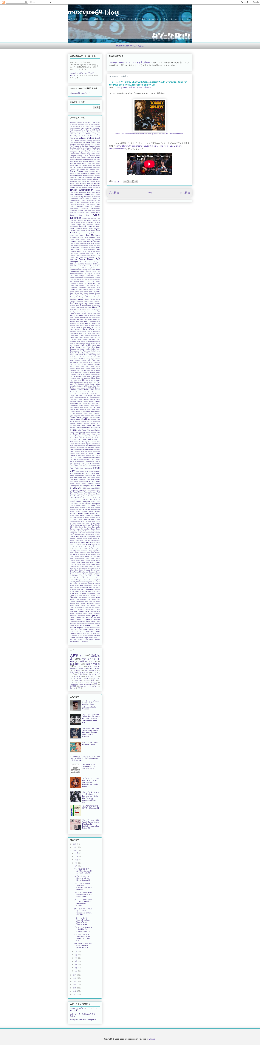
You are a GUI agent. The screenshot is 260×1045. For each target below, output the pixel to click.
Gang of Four (94, 289)
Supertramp (91, 578)
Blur (71, 177)
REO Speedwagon (88, 488)
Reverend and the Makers (91, 496)
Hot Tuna (88, 319)
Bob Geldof (85, 177)
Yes (77, 637)
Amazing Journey (86, 140)
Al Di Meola (94, 130)
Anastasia (96, 140)
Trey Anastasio (95, 611)
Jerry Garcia (86, 343)
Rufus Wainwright (76, 525)
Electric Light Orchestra (91, 268)
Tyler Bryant (86, 617)
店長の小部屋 (93, 664)
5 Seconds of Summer (92, 124)
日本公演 (81, 674)
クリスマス (78, 676)
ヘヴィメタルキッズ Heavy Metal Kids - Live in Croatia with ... (83, 878)
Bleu (98, 173)
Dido (71, 253)
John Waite (81, 359)
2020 (75, 844)
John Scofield (95, 357)
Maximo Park (87, 417)
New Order (92, 442)
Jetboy (93, 343)
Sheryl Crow (83, 540)
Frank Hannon (80, 285)
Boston (84, 181)
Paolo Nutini (74, 461)
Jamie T (77, 335)
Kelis (88, 374)
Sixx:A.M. (73, 545)
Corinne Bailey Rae (77, 224)
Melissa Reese (75, 419)
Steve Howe (80, 562)
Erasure (94, 272)
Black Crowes (76, 171)
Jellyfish (97, 341)
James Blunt (91, 333)
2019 (75, 847)
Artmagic (76, 146)
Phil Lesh (96, 475)
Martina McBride (81, 411)
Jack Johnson (75, 329)
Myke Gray (91, 434)
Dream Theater (86, 259)
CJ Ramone (93, 198)
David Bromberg (89, 237)
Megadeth (96, 417)
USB (86, 678)
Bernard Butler (94, 161)
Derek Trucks (75, 249)
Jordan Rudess (87, 364)
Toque (72, 609)
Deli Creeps (84, 247)
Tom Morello (80, 601)
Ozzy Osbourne (82, 459)
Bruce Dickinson (94, 187)
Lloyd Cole (74, 395)
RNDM (97, 488)
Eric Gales (74, 275)
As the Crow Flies (86, 146)
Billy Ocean (81, 169)
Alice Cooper (95, 134)
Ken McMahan (75, 376)
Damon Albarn (91, 230)
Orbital (79, 457)
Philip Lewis (87, 477)
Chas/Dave (73, 210)
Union (88, 621)
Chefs (89, 210)
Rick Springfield (94, 504)
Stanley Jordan (79, 556)
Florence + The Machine (85, 279)
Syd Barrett (78, 582)
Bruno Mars (91, 192)
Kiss (83, 380)
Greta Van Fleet (85, 307)
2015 (75, 981)
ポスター (81, 682)
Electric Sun (74, 269)
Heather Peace (80, 314)
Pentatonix (92, 471)
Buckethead (89, 194)
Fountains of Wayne (76, 283)
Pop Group (95, 479)
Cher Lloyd (96, 210)
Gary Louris (84, 293)
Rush (84, 525)
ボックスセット (84, 686)
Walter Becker (79, 625)
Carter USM (95, 202)
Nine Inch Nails (89, 447)
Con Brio (97, 222)
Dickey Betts (95, 251)
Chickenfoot (81, 212)
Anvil (92, 144)
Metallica (85, 419)
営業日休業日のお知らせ (79, 672)
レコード (77, 670)
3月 (76, 964)
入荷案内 (147, 87)
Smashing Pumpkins (92, 547)
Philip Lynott (95, 477)
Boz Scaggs (91, 181)
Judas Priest (80, 366)
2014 (75, 984)
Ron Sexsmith (89, 519)
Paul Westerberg (86, 468)
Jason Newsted (84, 337)
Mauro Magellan (76, 417)
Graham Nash (74, 305)
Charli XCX (89, 206)
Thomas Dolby (95, 595)
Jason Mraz (74, 337)
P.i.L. (93, 459)
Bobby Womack (87, 179)
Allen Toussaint (95, 136)
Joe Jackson (74, 351)
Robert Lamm (75, 511)
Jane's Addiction (85, 335)
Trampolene (89, 609)
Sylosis (84, 582)
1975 (95, 122)
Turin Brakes (83, 613)
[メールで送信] (124, 181)
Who (98, 630)
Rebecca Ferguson (90, 492)
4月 (76, 961)
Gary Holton (74, 293)
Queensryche (85, 485)
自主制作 (75, 664)
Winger (89, 634)
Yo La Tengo (83, 637)
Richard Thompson (83, 502)
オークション (92, 682)
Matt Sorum (95, 415)
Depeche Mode (94, 247)
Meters (91, 419)
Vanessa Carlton (85, 623)
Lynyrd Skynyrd (83, 399)
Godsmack (79, 301)
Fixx (92, 277)
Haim (84, 310)
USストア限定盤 (75, 678)
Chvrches (73, 220)
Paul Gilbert (74, 465)
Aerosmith (77, 130)
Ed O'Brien (96, 264)
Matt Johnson (85, 415)
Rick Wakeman (75, 505)
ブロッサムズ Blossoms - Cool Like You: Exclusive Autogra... (83, 929)
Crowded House (85, 226)
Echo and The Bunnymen (83, 264)
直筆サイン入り (135, 87)
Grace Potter (83, 303)
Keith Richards (82, 374)
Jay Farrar (82, 339)
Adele (78, 128)
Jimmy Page (80, 347)
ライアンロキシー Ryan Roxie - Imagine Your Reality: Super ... (83, 894)
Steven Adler (81, 568)
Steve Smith (84, 566)
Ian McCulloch (90, 323)
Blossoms (78, 175)
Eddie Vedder (85, 266)
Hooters (73, 319)
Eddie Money (74, 266)
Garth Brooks (74, 291)
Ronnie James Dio (81, 521)
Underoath (73, 621)
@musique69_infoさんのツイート (82, 93)
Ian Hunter (80, 323)
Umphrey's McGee (92, 619)
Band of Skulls (95, 154)
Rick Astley (73, 504)
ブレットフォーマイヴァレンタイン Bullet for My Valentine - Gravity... (83, 903)
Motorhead (92, 432)
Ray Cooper (91, 490)
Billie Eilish (93, 167)
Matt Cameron (75, 415)
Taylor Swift (79, 585)
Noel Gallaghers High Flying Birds (82, 449)
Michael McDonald (93, 421)
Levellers (93, 386)
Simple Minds (75, 542)
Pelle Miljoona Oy (82, 471)
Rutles (89, 525)
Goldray (86, 301)
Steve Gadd (90, 560)
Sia (89, 540)
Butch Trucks (74, 198)
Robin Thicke (74, 515)
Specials (83, 552)
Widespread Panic (76, 632)
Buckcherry (78, 194)
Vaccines (77, 623)
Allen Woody (74, 138)
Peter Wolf (88, 475)
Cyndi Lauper (75, 228)
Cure (98, 226)
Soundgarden (75, 551)
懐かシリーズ (94, 674)
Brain (98, 181)
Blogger (152, 1039)
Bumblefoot (96, 197)
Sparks (77, 552)
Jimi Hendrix (85, 345)
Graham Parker (85, 305)
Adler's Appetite (86, 128)
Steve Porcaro (74, 566)
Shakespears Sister (93, 536)
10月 (77, 860)
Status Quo (89, 556)
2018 (75, 850)
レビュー (95, 686)
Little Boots (87, 394)
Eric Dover (96, 274)
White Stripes (89, 630)
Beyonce (73, 165)
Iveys (88, 327)
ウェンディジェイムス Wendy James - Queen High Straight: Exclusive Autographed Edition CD (90, 824)
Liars (78, 388)
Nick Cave (78, 444)
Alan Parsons (91, 132)
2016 (75, 978)
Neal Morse (96, 440)
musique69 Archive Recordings (80, 684)
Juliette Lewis (90, 368)
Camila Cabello (85, 200)
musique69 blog (93, 12)
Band (81, 154)
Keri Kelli (73, 378)
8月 (76, 866)
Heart (72, 314)
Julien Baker (80, 368)
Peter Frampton (79, 473)
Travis (87, 611)
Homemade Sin (85, 317)
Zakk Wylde (89, 639)
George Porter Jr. (88, 295)
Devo (98, 249)
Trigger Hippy (74, 613)
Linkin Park (89, 390)
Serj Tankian (81, 536)
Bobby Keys (78, 179)
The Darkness (75, 589)
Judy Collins (89, 366)
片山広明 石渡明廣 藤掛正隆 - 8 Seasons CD (90, 807)
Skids (79, 545)
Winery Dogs (81, 634)
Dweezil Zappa (95, 262)
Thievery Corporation (87, 593)
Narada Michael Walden (77, 438)
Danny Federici (81, 233)
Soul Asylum (94, 549)
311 (82, 124)
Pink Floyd (74, 479)
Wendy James (95, 628)
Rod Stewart (95, 515)
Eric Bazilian (79, 274)
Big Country (80, 165)
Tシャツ (72, 688)
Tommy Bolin (74, 603)
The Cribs (96, 587)
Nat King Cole (90, 438)
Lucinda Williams (94, 397)
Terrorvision (84, 587)
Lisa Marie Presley (90, 392)
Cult (94, 226)
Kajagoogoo (91, 370)
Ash (93, 146)
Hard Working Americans (85, 312)
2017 (75, 975)
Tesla (90, 587)
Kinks (79, 380)
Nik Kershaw (91, 446)
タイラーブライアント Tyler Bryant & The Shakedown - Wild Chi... (82, 937)
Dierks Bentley (79, 253)
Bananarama (74, 154)
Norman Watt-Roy (81, 451)
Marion (72, 409)
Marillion (97, 407)
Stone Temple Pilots (76, 572)
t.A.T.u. (79, 641)
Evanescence (90, 275)
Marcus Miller (78, 407)
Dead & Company (93, 241)
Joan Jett (90, 347)
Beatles (76, 159)
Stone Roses (95, 570)
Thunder (73, 597)
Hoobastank (96, 317)
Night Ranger (74, 446)
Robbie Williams (85, 509)
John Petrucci (84, 357)
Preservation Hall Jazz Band (89, 481)
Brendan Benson (93, 183)
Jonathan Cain (75, 364)
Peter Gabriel (90, 473)
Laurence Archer (83, 384)
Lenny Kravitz (74, 386)
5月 (76, 958)
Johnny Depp (90, 359)
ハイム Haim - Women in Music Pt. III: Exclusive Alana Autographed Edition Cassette (90, 705)
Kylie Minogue (94, 380)
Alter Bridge (74, 140)
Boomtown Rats (75, 181)
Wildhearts (89, 632)
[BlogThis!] (127, 181)
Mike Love (79, 427)
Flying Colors (85, 281)
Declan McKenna (94, 245)
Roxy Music (77, 523)
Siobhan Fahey (95, 542)
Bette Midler (96, 163)
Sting (76, 570)
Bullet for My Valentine (82, 197)
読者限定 (73, 686)
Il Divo (86, 325)
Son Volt (83, 549)
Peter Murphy (79, 475)
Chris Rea (84, 215)
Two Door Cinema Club (77, 615)
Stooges (85, 572)
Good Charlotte (95, 301)
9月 (76, 863)
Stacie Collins (91, 554)
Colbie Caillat (80, 222)
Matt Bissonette (94, 413)
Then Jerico (74, 593)
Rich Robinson (75, 498)
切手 (79, 688)
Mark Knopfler (81, 409)
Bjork (98, 169)
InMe (78, 327)
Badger (81, 152)
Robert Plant (87, 511)
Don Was (79, 257)
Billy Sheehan (90, 169)
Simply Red (84, 542)
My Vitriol (82, 434)
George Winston (85, 297)
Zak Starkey (78, 639)
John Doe (81, 353)
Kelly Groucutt (95, 374)
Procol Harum (81, 483)
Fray (84, 287)
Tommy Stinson (80, 605)
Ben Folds (74, 161)
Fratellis (80, 287)
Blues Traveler (95, 175)
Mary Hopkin (91, 411)
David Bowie (79, 237)
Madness (73, 401)
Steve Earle (80, 560)
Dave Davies (79, 235)
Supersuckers (81, 578)
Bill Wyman (85, 167)
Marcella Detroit (89, 405)
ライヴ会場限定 (90, 670)
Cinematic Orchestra (84, 220)
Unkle (93, 621)
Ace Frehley (91, 126)
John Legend (91, 353)
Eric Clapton (88, 274)
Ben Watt (97, 159)
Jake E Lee (82, 333)
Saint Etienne (79, 527)
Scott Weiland (95, 533)
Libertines (84, 388)
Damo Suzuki (81, 230)
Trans (98, 609)
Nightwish (82, 446)
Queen (90, 483)
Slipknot (94, 545)
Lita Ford (80, 394)
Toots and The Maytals (92, 607)
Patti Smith (76, 463)
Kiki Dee (87, 378)
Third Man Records (82, 595)
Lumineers (73, 399)
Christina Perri (95, 218)
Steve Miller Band (83, 564)
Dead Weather (85, 243)
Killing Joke (95, 378)
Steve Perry (95, 564)
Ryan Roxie (95, 525)
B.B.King (83, 150)
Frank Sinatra (90, 285)
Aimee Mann (85, 130)
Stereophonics (79, 558)
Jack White (88, 329)
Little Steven (95, 394)
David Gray (90, 240)
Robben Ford (74, 509)
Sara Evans (91, 529)
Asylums (83, 148)
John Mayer (79, 355)
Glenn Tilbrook (90, 299)
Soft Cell (73, 549)
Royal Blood (95, 523)
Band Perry (86, 154)
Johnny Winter (80, 360)
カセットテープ (91, 676)
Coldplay (90, 222)
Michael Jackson (80, 421)
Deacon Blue (81, 241)
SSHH (72, 527)
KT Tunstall (81, 370)
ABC (75, 126)
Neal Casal (87, 440)
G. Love (79, 289)
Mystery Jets (83, 436)
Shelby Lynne (74, 540)
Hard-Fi (97, 312)
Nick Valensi (96, 444)
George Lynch (75, 295)
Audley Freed (91, 148)
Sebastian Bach (79, 535)
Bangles (73, 156)
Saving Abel (82, 531)
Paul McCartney (85, 465)
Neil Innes (74, 442)
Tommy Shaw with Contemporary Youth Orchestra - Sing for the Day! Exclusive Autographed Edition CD (149, 134)
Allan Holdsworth (84, 136)
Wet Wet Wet (76, 630)
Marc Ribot (79, 405)
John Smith (73, 359)
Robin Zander (85, 515)
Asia (78, 148)
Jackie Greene (81, 331)
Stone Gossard (84, 570)
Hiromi (98, 315)
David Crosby (80, 240)
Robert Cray (95, 509)
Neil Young (83, 442)
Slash (88, 544)
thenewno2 (85, 641)
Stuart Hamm (90, 576)
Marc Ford (91, 403)
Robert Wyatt (83, 513)
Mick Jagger (81, 425)
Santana (84, 529)
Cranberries (74, 226)
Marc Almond (83, 403)
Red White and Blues (92, 494)
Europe (81, 275)
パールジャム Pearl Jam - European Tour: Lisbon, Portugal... (83, 945)
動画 (95, 684)
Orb (75, 457)
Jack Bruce (95, 327)
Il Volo (91, 325)
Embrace (88, 272)
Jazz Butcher (81, 341)
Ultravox (78, 619)
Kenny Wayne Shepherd (91, 376)
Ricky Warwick (80, 507)
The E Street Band (87, 589)
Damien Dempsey (94, 228)
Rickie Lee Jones (88, 505)
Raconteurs (74, 490)
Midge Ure (91, 425)
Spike (88, 552)
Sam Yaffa (96, 527)
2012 (75, 991)
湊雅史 (97, 668)
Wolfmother (73, 636)
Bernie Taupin (86, 163)
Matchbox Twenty (82, 413)
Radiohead (83, 490)
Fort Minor (96, 281)
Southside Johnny (86, 551)
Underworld (81, 621)
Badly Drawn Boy (92, 152)
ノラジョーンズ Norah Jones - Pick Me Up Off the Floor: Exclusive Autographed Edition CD (90, 719)
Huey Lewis (79, 321)
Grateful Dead (74, 307)
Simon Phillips (95, 540)
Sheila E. (96, 538)
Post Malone (74, 481)
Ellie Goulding (82, 269)
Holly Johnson (74, 317)
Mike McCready (89, 427)
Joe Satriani (91, 351)
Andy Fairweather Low (77, 142)
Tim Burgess (82, 597)
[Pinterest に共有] (136, 181)
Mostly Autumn (75, 432)
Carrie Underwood (82, 202)
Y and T (81, 636)
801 (71, 126)
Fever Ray (87, 277)
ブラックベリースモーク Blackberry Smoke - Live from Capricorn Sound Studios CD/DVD (90, 732)
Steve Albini (90, 558)
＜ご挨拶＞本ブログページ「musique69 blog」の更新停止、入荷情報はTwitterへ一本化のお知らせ (85, 758)
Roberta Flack (95, 513)
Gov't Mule (74, 303)
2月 (76, 968)
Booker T (96, 179)
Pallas (98, 459)
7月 (76, 951)
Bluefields (86, 175)
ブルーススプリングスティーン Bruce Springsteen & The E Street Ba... (83, 912)
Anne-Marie (80, 144)
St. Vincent (81, 554)
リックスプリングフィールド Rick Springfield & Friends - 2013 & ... (83, 871)
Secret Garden (89, 535)
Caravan (93, 200)
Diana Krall (86, 251)
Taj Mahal (73, 583)
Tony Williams (79, 607)
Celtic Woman (90, 204)
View (92, 623)
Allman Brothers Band (89, 138)
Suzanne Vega (87, 580)
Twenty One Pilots (94, 613)
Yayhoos (87, 636)
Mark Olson (91, 409)
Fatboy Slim (74, 277)
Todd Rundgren (81, 599)
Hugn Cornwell (89, 321)
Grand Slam (96, 305)
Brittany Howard (81, 187)
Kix (87, 380)
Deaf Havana (95, 243)
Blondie (72, 175)
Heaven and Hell (93, 314)
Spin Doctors (95, 552)
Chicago (73, 212)
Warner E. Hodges (92, 625)
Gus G (79, 310)
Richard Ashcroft (88, 498)
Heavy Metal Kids (76, 315)
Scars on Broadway (93, 531)
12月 (77, 853)
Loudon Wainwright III (81, 397)
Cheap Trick (82, 210)
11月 (77, 856)
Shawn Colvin (87, 538)
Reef (71, 496)
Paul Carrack (86, 463)
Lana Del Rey (94, 382)
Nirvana (97, 447)
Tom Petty (96, 601)
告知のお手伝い (85, 668)
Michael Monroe (76, 423)
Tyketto (88, 615)
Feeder (80, 277)
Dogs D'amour (91, 255)
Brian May (92, 185)
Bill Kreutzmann (75, 167)
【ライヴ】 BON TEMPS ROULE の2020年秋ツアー (89, 766)
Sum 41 (73, 578)
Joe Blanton (81, 349)
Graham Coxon (94, 303)
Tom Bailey (92, 599)
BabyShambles (91, 150)
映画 (92, 680)
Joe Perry (83, 351)
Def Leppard (74, 247)
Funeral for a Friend (93, 287)
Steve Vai (92, 566)
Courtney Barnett (93, 224)
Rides (88, 507)
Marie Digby (88, 407)
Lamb (86, 382)
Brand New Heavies (78, 183)
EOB (71, 264)
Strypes (83, 576)
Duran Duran (84, 262)
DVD (86, 680)
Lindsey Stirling (76, 390)
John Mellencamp (90, 355)
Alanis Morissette (79, 134)
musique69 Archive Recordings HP (83, 1020)
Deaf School (74, 245)
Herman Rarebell (89, 315)
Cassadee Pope (75, 204)
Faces (98, 275)
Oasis (91, 453)
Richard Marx (89, 500)
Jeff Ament (90, 341)
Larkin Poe (73, 384)
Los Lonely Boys (85, 395)
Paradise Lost (83, 461)
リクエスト (79, 666)
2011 (75, 994)
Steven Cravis (90, 568)
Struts (78, 576)
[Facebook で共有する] (133, 181)
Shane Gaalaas (76, 538)
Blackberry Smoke (88, 173)
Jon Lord (91, 360)
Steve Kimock (90, 562)
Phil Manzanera (76, 477)
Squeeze (73, 554)
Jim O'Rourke (74, 345)
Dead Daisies (74, 243)
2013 (75, 988)
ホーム (149, 192)
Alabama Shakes (81, 132)
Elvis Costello (79, 272)
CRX (78, 200)
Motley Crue (84, 432)
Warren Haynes (77, 627)
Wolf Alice (96, 634)
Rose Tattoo (92, 521)
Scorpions (73, 533)
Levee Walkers (84, 386)
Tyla (93, 615)
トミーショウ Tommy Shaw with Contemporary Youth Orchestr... (82, 886)
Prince (72, 483)
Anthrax (87, 144)
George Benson (94, 293)
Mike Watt (90, 430)
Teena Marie (88, 585)
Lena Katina (95, 384)
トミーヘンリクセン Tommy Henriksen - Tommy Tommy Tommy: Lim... (82, 921)
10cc (91, 122)
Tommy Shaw (121, 87)
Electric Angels (75, 268)
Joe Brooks (89, 349)
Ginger (81, 299)
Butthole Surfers (84, 198)
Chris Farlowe (90, 212)
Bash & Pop (81, 157)
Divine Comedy (81, 255)
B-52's (78, 150)
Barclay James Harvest (86, 156)
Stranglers (92, 572)
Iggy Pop (79, 325)
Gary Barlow (84, 291)
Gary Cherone (94, 291)
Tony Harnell (91, 605)
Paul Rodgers (95, 465)
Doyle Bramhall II (90, 257)
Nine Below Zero (78, 447)
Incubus (83, 327)
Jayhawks (92, 339)
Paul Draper (96, 463)
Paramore (91, 461)
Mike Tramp (82, 430)
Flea (75, 279)
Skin (83, 545)
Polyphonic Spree (84, 479)
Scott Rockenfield (84, 533)
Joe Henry (96, 349)
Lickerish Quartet (94, 388)
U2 (92, 617)
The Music (87, 591)
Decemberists (83, 245)
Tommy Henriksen (87, 603)
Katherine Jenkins (89, 372)
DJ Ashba (83, 228)
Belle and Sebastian (86, 159)
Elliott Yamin (91, 269)
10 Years (85, 122)
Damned (73, 230)
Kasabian (78, 372)
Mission (97, 430)
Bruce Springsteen (81, 189)
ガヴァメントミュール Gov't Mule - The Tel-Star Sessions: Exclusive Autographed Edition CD (90, 782)
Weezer (86, 628)
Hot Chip (80, 319)
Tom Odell (88, 601)
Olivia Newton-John (88, 455)
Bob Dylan (77, 177)
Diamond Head (75, 251)
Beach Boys (89, 157)
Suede (97, 576)
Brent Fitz (73, 185)
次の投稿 (114, 192)
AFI (84, 126)
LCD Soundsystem (76, 382)
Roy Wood (86, 523)
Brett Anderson (82, 185)
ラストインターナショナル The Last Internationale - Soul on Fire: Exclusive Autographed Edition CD (90, 797)
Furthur (72, 289)
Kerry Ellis (80, 378)
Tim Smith (91, 597)
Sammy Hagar (75, 529)
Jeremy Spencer (76, 343)
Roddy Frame (75, 517)
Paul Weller (74, 468)
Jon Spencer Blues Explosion (89, 362)
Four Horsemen (90, 283)
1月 (76, 971)
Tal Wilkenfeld (82, 583)
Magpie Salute (82, 401)
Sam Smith (87, 527)
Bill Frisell (96, 165)
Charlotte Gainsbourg (91, 208)
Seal (71, 535)
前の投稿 (185, 192)
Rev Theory (78, 496)
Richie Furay (95, 502)
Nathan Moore (78, 440)
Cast (83, 204)
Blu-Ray (78, 680)
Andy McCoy (91, 142)
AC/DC (79, 126)
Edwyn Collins (95, 266)
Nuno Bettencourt (82, 453)
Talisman (91, 583)
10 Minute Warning (76, 122)
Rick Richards (83, 504)
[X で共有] (130, 181)
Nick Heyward (86, 444)
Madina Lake (95, 399)
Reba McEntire (78, 492)
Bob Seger (92, 177)
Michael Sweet (89, 423)
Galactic (85, 289)
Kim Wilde (73, 380)
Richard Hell (80, 500)
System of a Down (93, 582)
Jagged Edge (74, 333)
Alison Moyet (74, 136)
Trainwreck (80, 609)
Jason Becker (95, 335)
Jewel (98, 343)
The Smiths (96, 591)
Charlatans (79, 206)
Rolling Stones (78, 519)
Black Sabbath (89, 171)
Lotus (94, 395)
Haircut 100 (91, 310)
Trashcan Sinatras (77, 611)
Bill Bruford (88, 165)
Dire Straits (90, 253)
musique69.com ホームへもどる (130, 46)
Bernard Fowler (75, 163)
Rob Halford (95, 507)
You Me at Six (92, 637)
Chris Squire (86, 218)
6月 (76, 955)
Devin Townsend (88, 249)
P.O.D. (89, 459)
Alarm (88, 134)
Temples (76, 587)
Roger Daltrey (84, 517)
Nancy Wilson (94, 436)
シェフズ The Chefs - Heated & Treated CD (90, 743)
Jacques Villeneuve (93, 331)
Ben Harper (83, 161)
